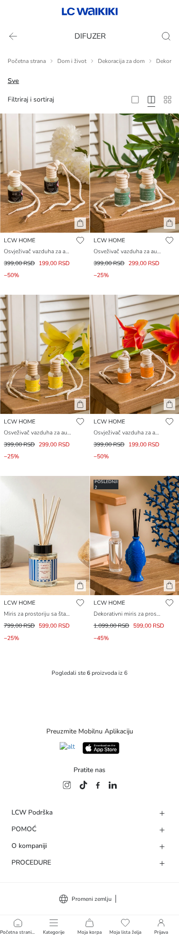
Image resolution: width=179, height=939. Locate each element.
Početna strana (27, 61)
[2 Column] (135, 99)
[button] (80, 223)
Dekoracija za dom (121, 61)
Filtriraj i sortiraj (31, 99)
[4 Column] (151, 99)
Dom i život (71, 61)
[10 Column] (167, 99)
